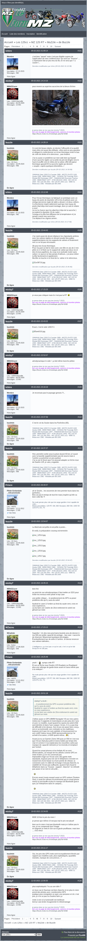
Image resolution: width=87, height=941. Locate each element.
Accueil (5, 34)
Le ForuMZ (16, 9)
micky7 (9, 81)
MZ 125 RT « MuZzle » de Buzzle (50, 42)
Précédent (16, 46)
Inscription (31, 34)
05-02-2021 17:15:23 (39, 289)
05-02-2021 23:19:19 (39, 387)
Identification (41, 34)
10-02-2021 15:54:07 (39, 521)
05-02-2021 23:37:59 (39, 417)
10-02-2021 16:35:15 (39, 583)
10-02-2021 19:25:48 (39, 657)
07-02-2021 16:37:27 (39, 448)
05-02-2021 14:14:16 (39, 81)
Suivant (58, 46)
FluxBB (82, 935)
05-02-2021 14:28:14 (39, 142)
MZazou (10, 627)
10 (51, 46)
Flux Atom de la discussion (74, 932)
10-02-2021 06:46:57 (39, 485)
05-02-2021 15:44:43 (39, 230)
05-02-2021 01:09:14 (39, 51)
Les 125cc (22, 42)
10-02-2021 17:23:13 (39, 627)
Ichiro (9, 51)
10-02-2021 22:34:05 (39, 811)
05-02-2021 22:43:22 (39, 321)
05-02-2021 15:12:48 (39, 192)
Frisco (9, 485)
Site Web (12, 513)
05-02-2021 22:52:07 (39, 355)
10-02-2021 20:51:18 (39, 693)
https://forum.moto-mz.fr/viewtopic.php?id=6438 (50, 134)
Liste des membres (17, 34)
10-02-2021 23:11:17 (39, 848)
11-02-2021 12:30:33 (39, 881)
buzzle (9, 142)
